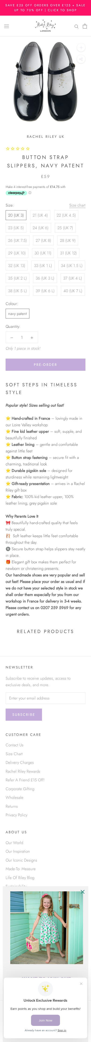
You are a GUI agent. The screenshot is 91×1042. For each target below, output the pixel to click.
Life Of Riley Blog (20, 877)
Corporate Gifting (20, 789)
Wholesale (14, 797)
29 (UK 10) (17, 253)
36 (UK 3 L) (45, 278)
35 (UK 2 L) (17, 278)
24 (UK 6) (41, 228)
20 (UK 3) (16, 215)
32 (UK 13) (16, 265)
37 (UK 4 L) (72, 278)
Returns (12, 806)
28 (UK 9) (68, 240)
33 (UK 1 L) (43, 265)
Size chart (77, 205)
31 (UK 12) (68, 253)
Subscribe (23, 714)
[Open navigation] (6, 26)
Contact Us (14, 745)
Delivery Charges (20, 762)
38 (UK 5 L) (17, 291)
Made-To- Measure (21, 869)
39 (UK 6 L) (45, 291)
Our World (14, 842)
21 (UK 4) (40, 215)
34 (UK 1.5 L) (72, 265)
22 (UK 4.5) (66, 215)
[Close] (82, 891)
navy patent (17, 313)
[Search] (76, 26)
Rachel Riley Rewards (23, 771)
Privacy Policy (16, 815)
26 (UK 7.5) (17, 240)
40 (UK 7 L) (72, 291)
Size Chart (14, 754)
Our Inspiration (18, 851)
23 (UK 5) (16, 228)
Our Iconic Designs (21, 860)
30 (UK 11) (43, 253)
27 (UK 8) (43, 240)
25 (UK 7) (65, 228)
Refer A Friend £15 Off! (25, 780)
